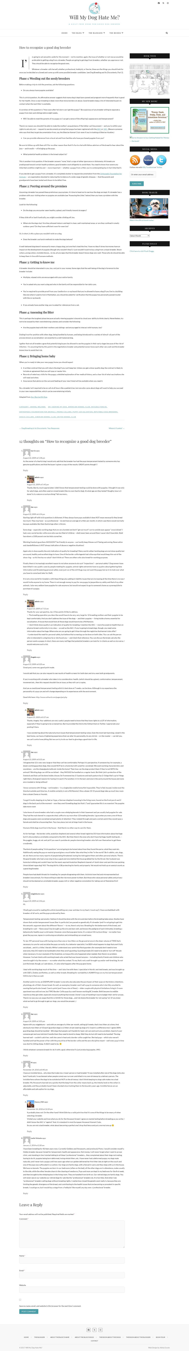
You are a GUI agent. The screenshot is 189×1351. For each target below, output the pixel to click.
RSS (143, 167)
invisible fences (99, 407)
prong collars (64, 412)
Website (22, 1285)
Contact (94, 1341)
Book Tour (160, 1337)
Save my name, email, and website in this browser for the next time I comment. (50, 1306)
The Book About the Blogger (138, 1337)
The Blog (77, 33)
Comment (23, 1219)
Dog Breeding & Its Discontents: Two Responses (39, 428)
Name (22, 1256)
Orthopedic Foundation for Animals (37, 412)
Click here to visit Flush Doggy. (142, 251)
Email (22, 1270)
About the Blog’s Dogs (84, 1337)
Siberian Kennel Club (45, 417)
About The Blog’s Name (59, 1337)
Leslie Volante (36, 1138)
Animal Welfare (38, 407)
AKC (99, 129)
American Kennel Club (79, 407)
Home (65, 33)
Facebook (150, 167)
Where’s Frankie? (117, 428)
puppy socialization (83, 412)
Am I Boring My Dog (39, 397)
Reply (25, 470)
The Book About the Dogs (110, 1337)
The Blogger (96, 33)
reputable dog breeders (106, 412)
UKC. (105, 129)
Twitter (159, 167)
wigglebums (35, 894)
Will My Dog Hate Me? (95, 17)
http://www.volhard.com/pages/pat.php (51, 697)
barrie (33, 451)
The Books (115, 33)
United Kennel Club (66, 417)
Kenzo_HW (39, 1102)
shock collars (26, 417)
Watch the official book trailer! (142, 220)
